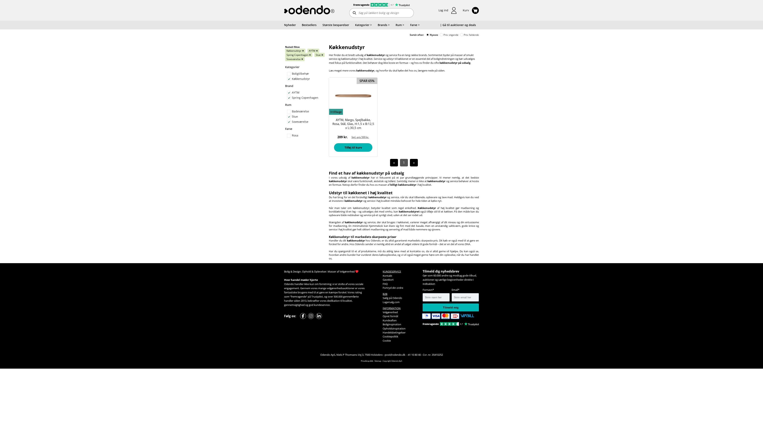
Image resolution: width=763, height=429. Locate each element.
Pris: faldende (471, 35)
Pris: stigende (450, 35)
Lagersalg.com (391, 302)
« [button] (394, 162)
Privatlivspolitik (367, 361)
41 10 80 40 (414, 355)
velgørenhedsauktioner (340, 288)
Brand (289, 86)
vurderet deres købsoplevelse (378, 255)
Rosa (295, 135)
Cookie (387, 340)
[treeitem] (363, 25)
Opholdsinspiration (394, 328)
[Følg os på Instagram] (311, 316)
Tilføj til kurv (353, 147)
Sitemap (378, 361)
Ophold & (307, 271)
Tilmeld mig (451, 307)
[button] (448, 10)
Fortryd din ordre (393, 288)
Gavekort (388, 279)
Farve (288, 129)
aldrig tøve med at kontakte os (405, 251)
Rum (288, 105)
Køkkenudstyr (295, 50)
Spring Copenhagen (299, 55)
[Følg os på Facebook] (303, 316)
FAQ (385, 284)
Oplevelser (320, 271)
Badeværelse (300, 111)
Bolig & (288, 271)
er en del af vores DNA (457, 244)
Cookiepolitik (390, 336)
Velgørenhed (347, 271)
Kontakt (387, 275)
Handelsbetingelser (394, 332)
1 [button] (404, 162)
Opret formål (390, 316)
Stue (319, 55)
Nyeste (433, 35)
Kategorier (292, 67)
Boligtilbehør (300, 73)
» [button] (414, 162)
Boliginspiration (392, 324)
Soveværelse (295, 59)
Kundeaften (390, 320)
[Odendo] (309, 10)
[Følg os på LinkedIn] (319, 316)
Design (297, 271)
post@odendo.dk (395, 355)
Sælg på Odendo (392, 298)
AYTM (313, 50)
